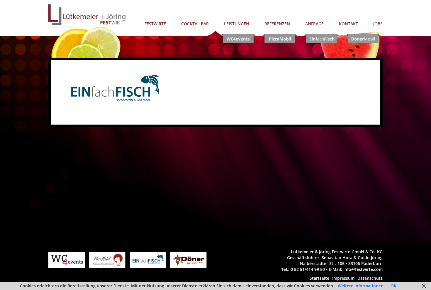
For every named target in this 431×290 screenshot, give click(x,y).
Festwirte (155, 23)
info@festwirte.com (363, 269)
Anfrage (314, 23)
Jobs (378, 23)
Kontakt (348, 23)
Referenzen (277, 23)
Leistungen (236, 23)
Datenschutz (369, 278)
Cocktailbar (195, 23)
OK (393, 286)
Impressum (342, 278)
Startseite (319, 278)
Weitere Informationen (361, 286)
